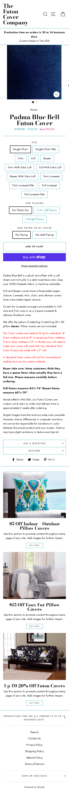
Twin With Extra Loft (19, 167)
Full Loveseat (49, 185)
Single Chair (20, 149)
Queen (47, 158)
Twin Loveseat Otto (23, 185)
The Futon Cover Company (15, 14)
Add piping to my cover (34, 227)
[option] (34, 36)
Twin (20, 158)
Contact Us (34, 738)
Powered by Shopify (34, 787)
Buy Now (34, 545)
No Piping (21, 235)
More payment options (34, 266)
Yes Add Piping (44, 235)
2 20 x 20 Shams (47, 210)
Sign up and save (34, 775)
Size (34, 142)
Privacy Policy (34, 745)
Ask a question (34, 443)
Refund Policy (34, 758)
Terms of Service (34, 764)
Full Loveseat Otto (34, 194)
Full (33, 158)
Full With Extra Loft (50, 167)
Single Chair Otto (46, 149)
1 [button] (33, 102)
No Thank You (20, 210)
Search (34, 732)
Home (33, 109)
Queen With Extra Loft (23, 176)
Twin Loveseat (51, 176)
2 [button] (37, 102)
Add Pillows (34, 203)
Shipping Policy (34, 751)
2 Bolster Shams (34, 219)
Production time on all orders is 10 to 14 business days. (34, 718)
